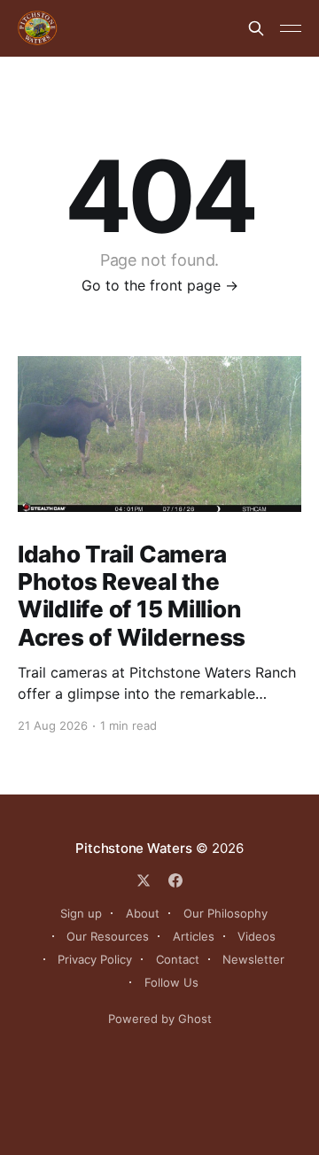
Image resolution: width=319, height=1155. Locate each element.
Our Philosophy (225, 913)
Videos (256, 936)
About (143, 913)
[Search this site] (256, 28)
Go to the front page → (160, 285)
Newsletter (253, 959)
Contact (177, 959)
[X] (143, 880)
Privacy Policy (95, 959)
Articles (193, 936)
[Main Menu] (290, 28)
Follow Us (171, 982)
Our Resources (107, 936)
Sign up (81, 913)
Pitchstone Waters (133, 848)
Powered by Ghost (160, 1019)
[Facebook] (175, 880)
